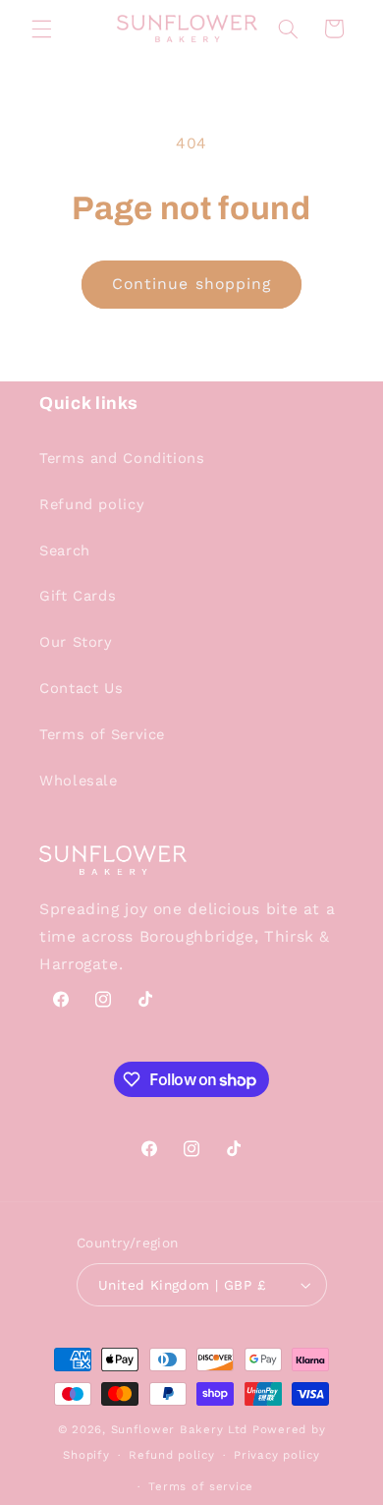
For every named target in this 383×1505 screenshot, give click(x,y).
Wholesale (78, 780)
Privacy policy (276, 1455)
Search (64, 550)
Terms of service (200, 1486)
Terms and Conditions (122, 458)
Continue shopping (191, 283)
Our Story (76, 642)
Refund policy (91, 504)
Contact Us (81, 688)
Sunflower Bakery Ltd (179, 1429)
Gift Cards (77, 596)
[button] (41, 28)
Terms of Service (102, 734)
